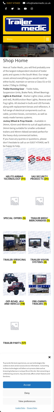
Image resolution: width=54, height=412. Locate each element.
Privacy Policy (32, 408)
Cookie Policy (20, 408)
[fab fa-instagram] (32, 9)
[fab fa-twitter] (12, 9)
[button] (49, 357)
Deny (27, 393)
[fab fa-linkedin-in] (19, 9)
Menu (9, 39)
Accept (27, 385)
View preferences (27, 401)
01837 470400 (13, 3)
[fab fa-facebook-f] (6, 9)
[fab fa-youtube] (25, 9)
